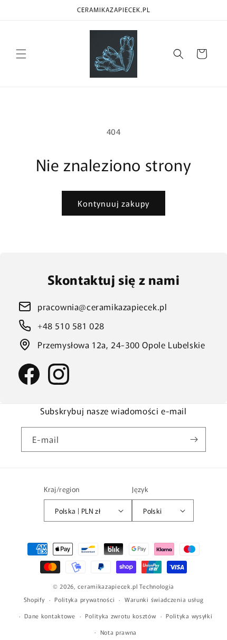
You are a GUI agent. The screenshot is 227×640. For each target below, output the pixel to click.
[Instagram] (58, 374)
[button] (21, 54)
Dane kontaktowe (49, 615)
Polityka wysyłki (189, 615)
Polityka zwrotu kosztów (120, 615)
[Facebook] (29, 374)
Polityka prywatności (84, 599)
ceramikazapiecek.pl (108, 586)
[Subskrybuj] (193, 439)
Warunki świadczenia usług (164, 599)
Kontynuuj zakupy (113, 203)
